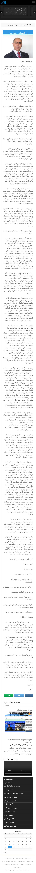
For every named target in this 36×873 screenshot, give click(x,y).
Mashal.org (29, 25)
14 (22, 841)
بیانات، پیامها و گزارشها (12, 786)
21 (22, 844)
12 (13, 841)
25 (9, 847)
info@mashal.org (27, 870)
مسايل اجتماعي (9, 811)
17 (5, 844)
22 (26, 844)
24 (5, 847)
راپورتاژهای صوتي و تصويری (14, 793)
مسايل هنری (8, 815)
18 (9, 844)
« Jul (5, 852)
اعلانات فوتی (8, 782)
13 (18, 841)
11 (9, 841)
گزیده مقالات (22, 25)
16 (30, 841)
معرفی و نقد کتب (10, 826)
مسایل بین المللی (10, 819)
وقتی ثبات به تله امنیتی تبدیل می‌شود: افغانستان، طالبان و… (16, 9)
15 (26, 841)
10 (5, 841)
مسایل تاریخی (9, 822)
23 (30, 844)
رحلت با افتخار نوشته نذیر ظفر (21, 745)
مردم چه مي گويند (10, 808)
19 (13, 844)
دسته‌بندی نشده (9, 790)
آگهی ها (13, 864)
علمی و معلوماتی (10, 801)
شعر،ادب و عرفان (10, 797)
